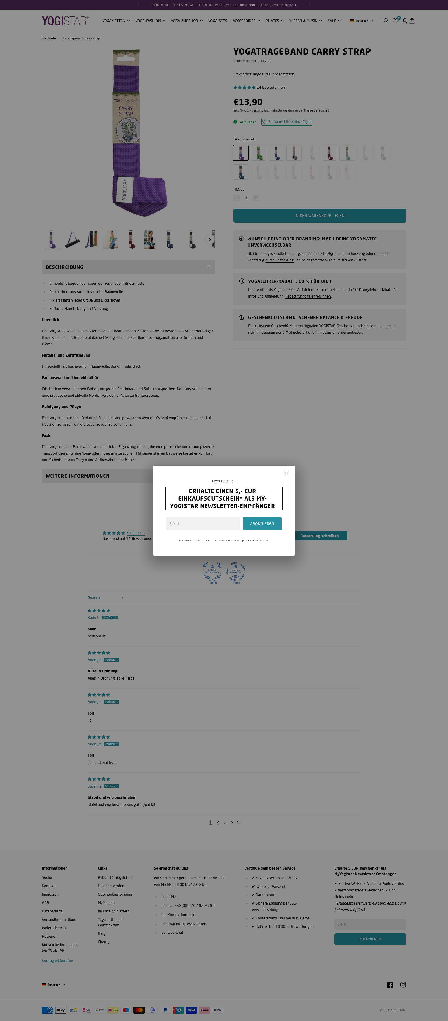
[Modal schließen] (286, 474)
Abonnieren (262, 523)
